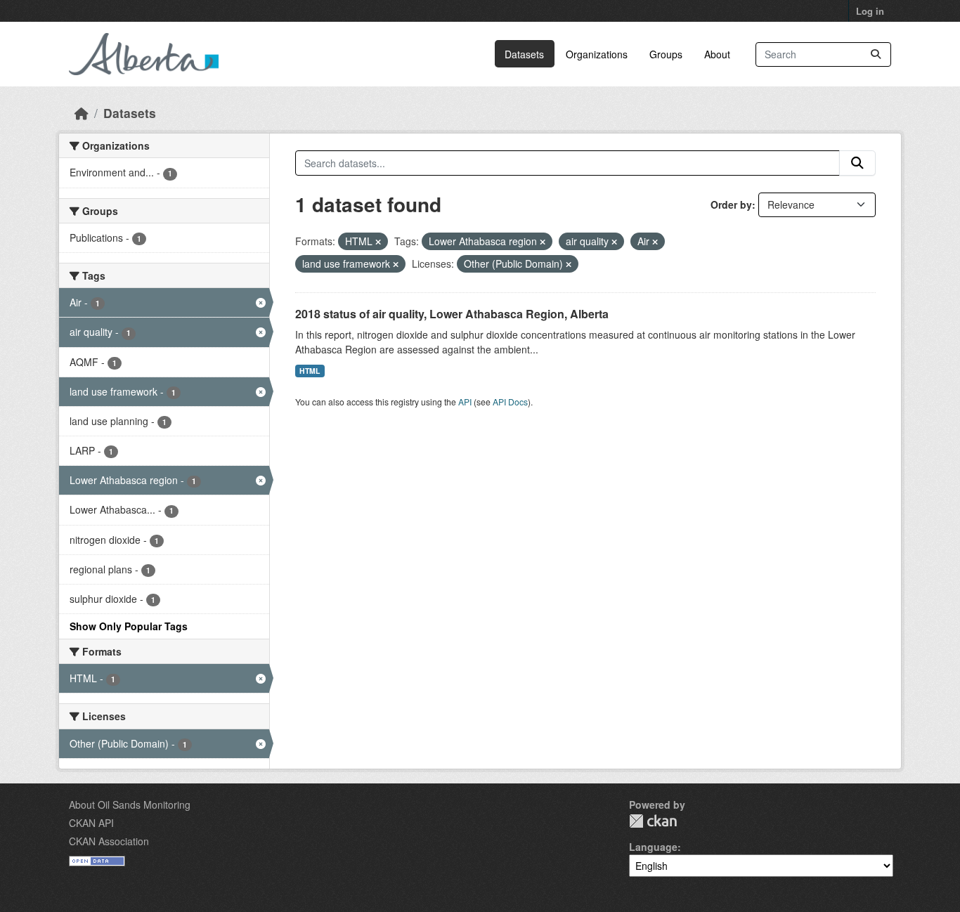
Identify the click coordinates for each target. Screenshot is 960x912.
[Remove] (378, 241)
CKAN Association (109, 841)
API (465, 402)
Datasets (524, 54)
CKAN (653, 821)
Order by (731, 204)
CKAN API (91, 823)
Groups (665, 54)
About (717, 54)
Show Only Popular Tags (129, 626)
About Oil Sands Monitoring (129, 804)
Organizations (597, 54)
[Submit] (876, 54)
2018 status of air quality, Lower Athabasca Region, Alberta (452, 314)
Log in (870, 11)
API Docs (510, 402)
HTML (309, 370)
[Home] (81, 113)
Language (653, 847)
